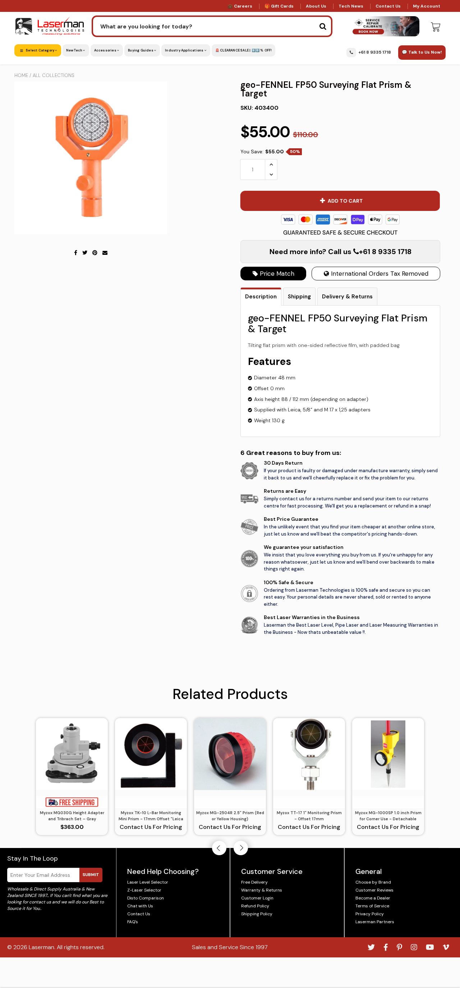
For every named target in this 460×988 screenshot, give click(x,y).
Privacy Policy (369, 914)
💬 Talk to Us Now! (422, 52)
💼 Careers (239, 6)
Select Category (40, 50)
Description (261, 296)
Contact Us (388, 6)
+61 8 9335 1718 (374, 52)
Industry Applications (184, 50)
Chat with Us (140, 906)
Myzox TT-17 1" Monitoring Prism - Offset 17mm (309, 815)
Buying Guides (141, 50)
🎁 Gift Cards (279, 6)
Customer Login (257, 898)
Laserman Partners (374, 922)
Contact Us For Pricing (151, 827)
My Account (426, 6)
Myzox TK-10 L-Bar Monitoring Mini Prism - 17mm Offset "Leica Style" (151, 816)
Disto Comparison (145, 898)
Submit (91, 875)
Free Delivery (254, 882)
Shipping (299, 296)
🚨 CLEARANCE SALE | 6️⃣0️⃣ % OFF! (243, 50)
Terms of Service (372, 906)
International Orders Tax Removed (378, 274)
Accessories (105, 50)
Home (21, 75)
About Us (316, 6)
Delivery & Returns (347, 296)
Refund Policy (255, 906)
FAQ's (132, 922)
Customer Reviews (374, 890)
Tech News (351, 6)
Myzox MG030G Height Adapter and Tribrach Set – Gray (72, 815)
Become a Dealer (372, 898)
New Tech (74, 50)
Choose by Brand (373, 882)
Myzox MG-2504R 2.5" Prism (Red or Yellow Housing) (230, 815)
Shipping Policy (256, 914)
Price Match (276, 274)
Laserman (41, 947)
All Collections (53, 75)
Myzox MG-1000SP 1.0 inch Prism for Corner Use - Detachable (388, 815)
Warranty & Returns (261, 890)
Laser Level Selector (147, 882)
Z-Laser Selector (144, 890)
